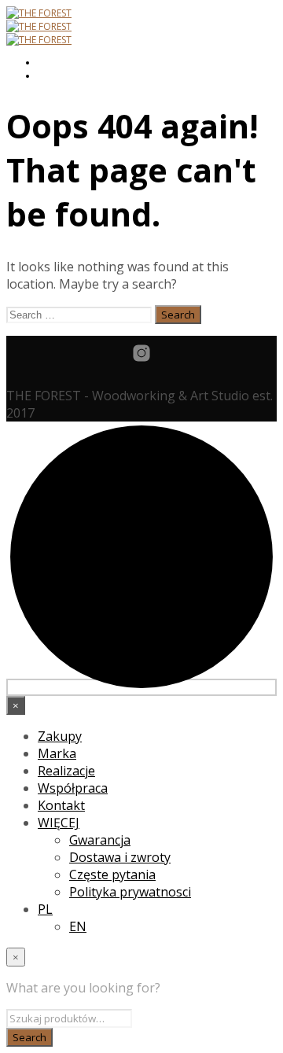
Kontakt (61, 805)
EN (77, 926)
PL (45, 909)
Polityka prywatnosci (130, 891)
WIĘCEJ (58, 822)
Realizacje (66, 770)
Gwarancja (99, 840)
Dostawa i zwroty (120, 857)
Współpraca (73, 788)
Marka (57, 753)
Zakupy (60, 736)
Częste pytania (112, 874)
